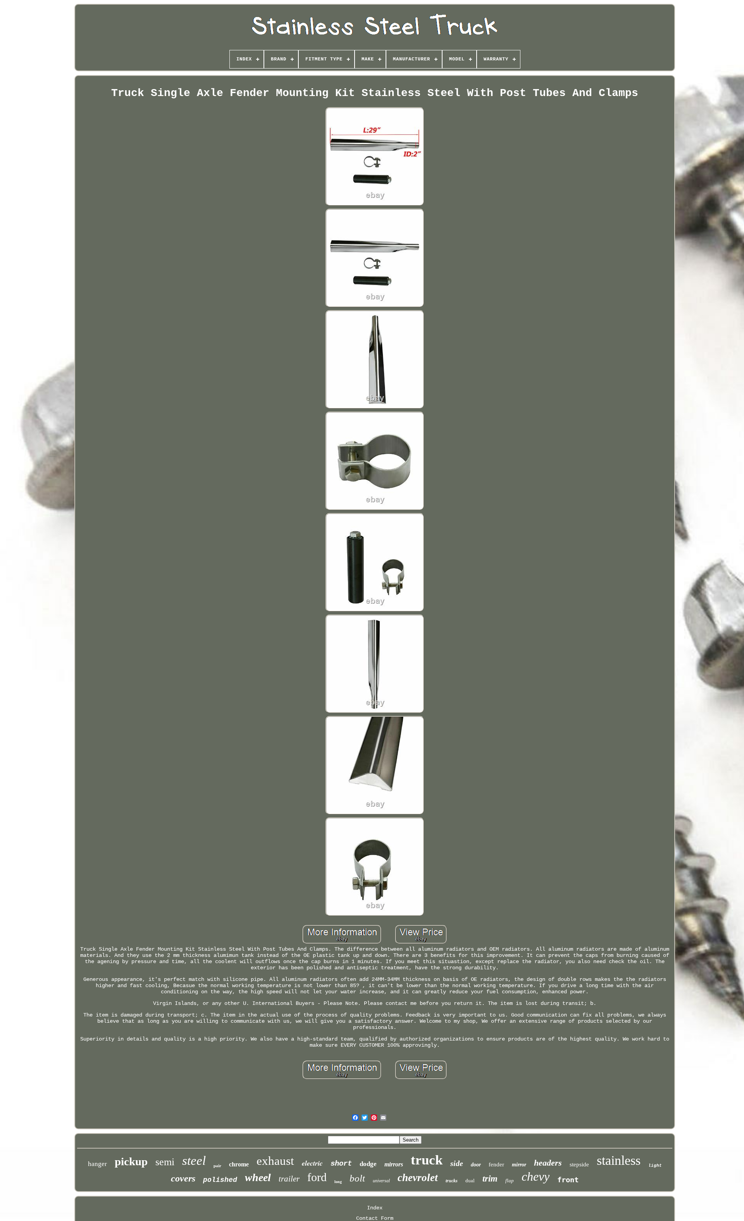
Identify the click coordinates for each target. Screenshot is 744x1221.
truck (427, 1160)
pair (217, 1165)
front (568, 1179)
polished (220, 1180)
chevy (535, 1176)
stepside (579, 1164)
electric (312, 1163)
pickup (131, 1161)
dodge (368, 1164)
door (476, 1165)
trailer (289, 1178)
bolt (357, 1178)
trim (490, 1178)
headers (548, 1163)
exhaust (275, 1161)
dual (470, 1180)
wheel (258, 1177)
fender (496, 1164)
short (341, 1163)
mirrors (393, 1164)
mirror (519, 1165)
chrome (239, 1164)
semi (164, 1162)
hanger (97, 1164)
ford (317, 1177)
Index (374, 1208)
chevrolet (418, 1177)
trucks (452, 1180)
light (655, 1165)
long (338, 1182)
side (456, 1163)
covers (183, 1178)
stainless (619, 1160)
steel (194, 1161)
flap (509, 1180)
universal (381, 1180)
